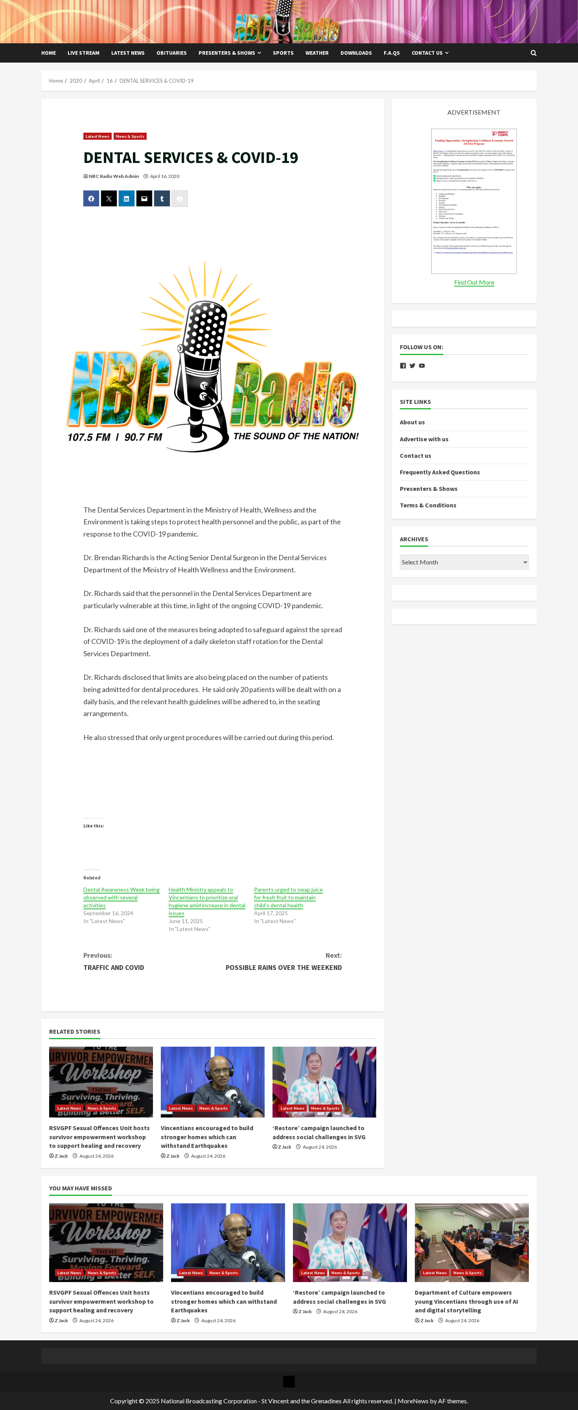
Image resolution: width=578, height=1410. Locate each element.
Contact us (427, 52)
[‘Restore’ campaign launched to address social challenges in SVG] (324, 1082)
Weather (317, 52)
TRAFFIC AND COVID (113, 961)
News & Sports (130, 136)
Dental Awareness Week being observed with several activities (121, 897)
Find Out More (474, 282)
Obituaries (171, 52)
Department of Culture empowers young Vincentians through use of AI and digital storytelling (466, 1301)
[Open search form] (534, 53)
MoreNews (413, 1400)
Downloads (356, 52)
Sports (283, 52)
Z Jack (61, 1156)
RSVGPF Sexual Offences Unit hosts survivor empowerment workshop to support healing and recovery (99, 1136)
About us (412, 422)
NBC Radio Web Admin (114, 176)
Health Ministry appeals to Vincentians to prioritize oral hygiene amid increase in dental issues (207, 901)
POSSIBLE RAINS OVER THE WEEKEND (284, 961)
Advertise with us (424, 439)
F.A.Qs (392, 52)
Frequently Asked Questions (440, 472)
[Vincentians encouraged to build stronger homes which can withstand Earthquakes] (213, 1082)
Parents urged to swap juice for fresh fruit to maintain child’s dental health (288, 897)
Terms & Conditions (428, 505)
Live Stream (83, 52)
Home (48, 52)
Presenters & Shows (227, 52)
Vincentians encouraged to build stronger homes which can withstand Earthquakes (207, 1136)
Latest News (128, 52)
